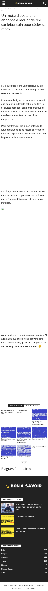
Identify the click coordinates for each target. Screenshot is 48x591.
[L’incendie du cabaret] (7, 520)
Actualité (4, 558)
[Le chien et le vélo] (39, 432)
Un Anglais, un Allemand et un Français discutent (38, 422)
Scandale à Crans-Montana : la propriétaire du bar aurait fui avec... (29, 506)
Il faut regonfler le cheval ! (7, 457)
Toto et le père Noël (23, 457)
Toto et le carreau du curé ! (39, 447)
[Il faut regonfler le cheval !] (8, 450)
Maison (4, 565)
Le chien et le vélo (38, 439)
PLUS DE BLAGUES (16, 406)
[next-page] (25, 462)
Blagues (4, 554)
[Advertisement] (24, 60)
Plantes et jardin (7, 569)
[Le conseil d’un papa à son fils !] (8, 432)
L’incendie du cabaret (25, 516)
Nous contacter (30, 588)
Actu (3, 573)
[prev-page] (22, 462)
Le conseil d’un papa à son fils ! (8, 439)
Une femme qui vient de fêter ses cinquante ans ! (24, 440)
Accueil (3, 9)
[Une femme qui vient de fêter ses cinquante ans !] (24, 432)
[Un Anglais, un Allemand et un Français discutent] (39, 414)
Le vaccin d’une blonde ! (22, 411)
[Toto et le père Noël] (24, 450)
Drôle (9, 9)
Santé (3, 561)
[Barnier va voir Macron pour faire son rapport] (7, 532)
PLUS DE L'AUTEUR (32, 406)
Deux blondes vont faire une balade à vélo (7, 412)
